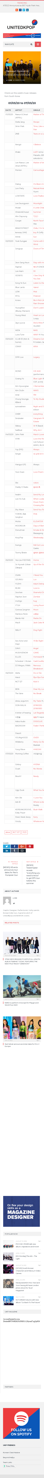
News (9, 65)
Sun (35, 237)
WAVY (36, 335)
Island (35, 287)
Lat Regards (38, 713)
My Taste (37, 701)
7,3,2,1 (35, 216)
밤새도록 (36, 487)
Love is (36, 588)
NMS (35, 330)
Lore (10, 80)
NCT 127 (16, 832)
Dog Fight (37, 630)
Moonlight (37, 203)
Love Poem (38, 472)
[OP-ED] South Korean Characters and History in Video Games (28, 1270)
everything (38, 414)
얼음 (35, 717)
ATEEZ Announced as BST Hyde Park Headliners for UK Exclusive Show (22, 5)
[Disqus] (22, 1087)
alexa (8, 832)
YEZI (24, 832)
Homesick (37, 657)
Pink (35, 514)
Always (36, 449)
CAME (36, 653)
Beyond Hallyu (9, 1457)
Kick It (36, 682)
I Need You (38, 575)
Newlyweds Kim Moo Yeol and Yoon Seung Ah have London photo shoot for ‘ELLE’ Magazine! (28, 1286)
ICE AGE (37, 371)
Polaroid (36, 296)
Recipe (36, 122)
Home (36, 560)
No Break (37, 693)
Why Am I (37, 430)
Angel (35, 648)
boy (35, 232)
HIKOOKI (37, 749)
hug (35, 601)
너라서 (35, 483)
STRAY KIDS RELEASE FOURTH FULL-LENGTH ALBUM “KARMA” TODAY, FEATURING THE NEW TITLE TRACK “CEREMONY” (22, 961)
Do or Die (37, 673)
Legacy (36, 357)
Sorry (35, 817)
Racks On (37, 618)
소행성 (35, 614)
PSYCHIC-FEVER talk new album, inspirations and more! (27, 1245)
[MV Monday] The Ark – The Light (26, 1257)
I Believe (37, 144)
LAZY (35, 152)
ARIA (35, 346)
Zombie (36, 597)
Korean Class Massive (11, 1452)
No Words (37, 769)
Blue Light (37, 379)
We (34, 395)
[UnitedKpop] (22, 23)
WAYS (35, 390)
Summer (37, 212)
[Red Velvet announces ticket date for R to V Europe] (22, 1028)
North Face (38, 221)
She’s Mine (38, 323)
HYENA (36, 764)
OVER (36, 737)
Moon (35, 610)
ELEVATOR (38, 521)
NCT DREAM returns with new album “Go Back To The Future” (28, 1301)
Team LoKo (7, 1462)
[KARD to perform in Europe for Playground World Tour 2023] (22, 987)
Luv (35, 579)
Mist (35, 292)
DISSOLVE (38, 721)
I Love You (37, 798)
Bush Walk (37, 809)
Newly (36, 776)
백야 (35, 267)
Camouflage (38, 170)
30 (34, 271)
